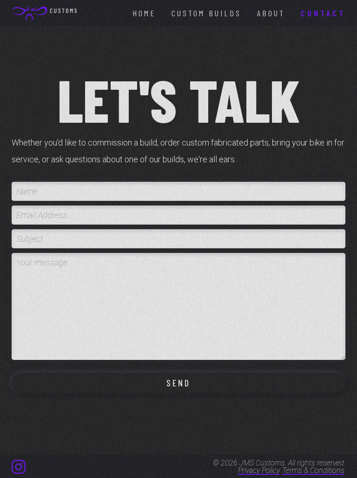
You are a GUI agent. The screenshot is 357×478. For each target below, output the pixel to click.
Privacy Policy (259, 470)
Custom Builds (206, 13)
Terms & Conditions (313, 470)
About (271, 13)
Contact (323, 13)
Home (144, 13)
